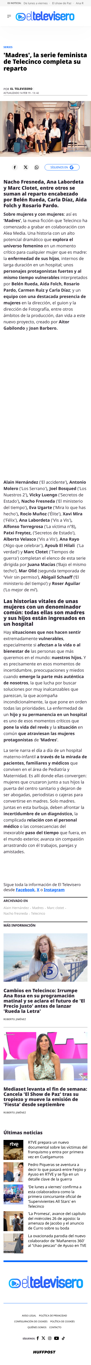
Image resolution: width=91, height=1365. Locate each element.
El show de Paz (62, 3)
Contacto (55, 1327)
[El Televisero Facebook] (38, 1338)
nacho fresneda (16, 914)
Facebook (25, 889)
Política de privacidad (53, 1315)
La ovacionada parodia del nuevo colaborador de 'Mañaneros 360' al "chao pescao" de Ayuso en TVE (57, 1240)
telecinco (38, 914)
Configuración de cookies (31, 1321)
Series (8, 47)
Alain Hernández (16, 908)
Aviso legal (29, 1315)
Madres (38, 908)
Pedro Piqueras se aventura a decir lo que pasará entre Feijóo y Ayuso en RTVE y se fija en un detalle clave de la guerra (57, 1172)
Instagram (54, 889)
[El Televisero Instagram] (49, 1339)
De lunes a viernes (36, 3)
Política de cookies (62, 1321)
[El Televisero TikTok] (63, 1339)
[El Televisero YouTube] (56, 1339)
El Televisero (21, 88)
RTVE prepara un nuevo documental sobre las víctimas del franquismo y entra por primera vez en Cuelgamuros (57, 1149)
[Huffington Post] (44, 1352)
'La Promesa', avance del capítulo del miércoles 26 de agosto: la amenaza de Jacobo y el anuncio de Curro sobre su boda (57, 1221)
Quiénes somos (37, 1327)
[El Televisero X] (43, 1338)
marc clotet (55, 908)
